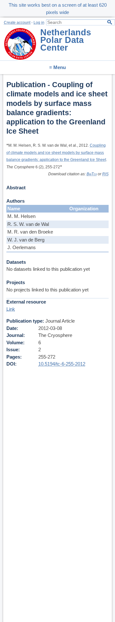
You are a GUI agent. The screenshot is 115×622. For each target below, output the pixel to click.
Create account (17, 22)
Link (10, 309)
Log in (39, 22)
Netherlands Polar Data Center (65, 40)
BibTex (92, 174)
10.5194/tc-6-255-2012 (61, 364)
